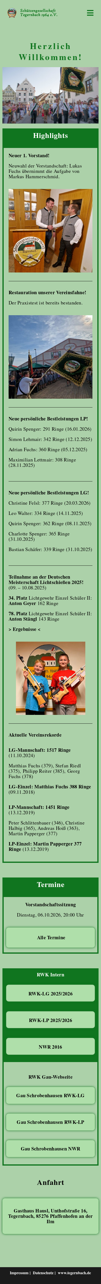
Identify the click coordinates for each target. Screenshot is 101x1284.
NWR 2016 (50, 1046)
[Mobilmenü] (90, 12)
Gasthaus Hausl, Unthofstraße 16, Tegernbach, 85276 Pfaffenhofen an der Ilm (50, 1216)
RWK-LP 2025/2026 (50, 1020)
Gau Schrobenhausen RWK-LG (50, 1095)
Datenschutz (43, 1272)
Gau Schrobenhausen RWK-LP (50, 1122)
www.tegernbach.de (74, 1272)
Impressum (19, 1272)
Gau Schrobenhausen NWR (50, 1148)
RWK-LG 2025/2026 (50, 993)
